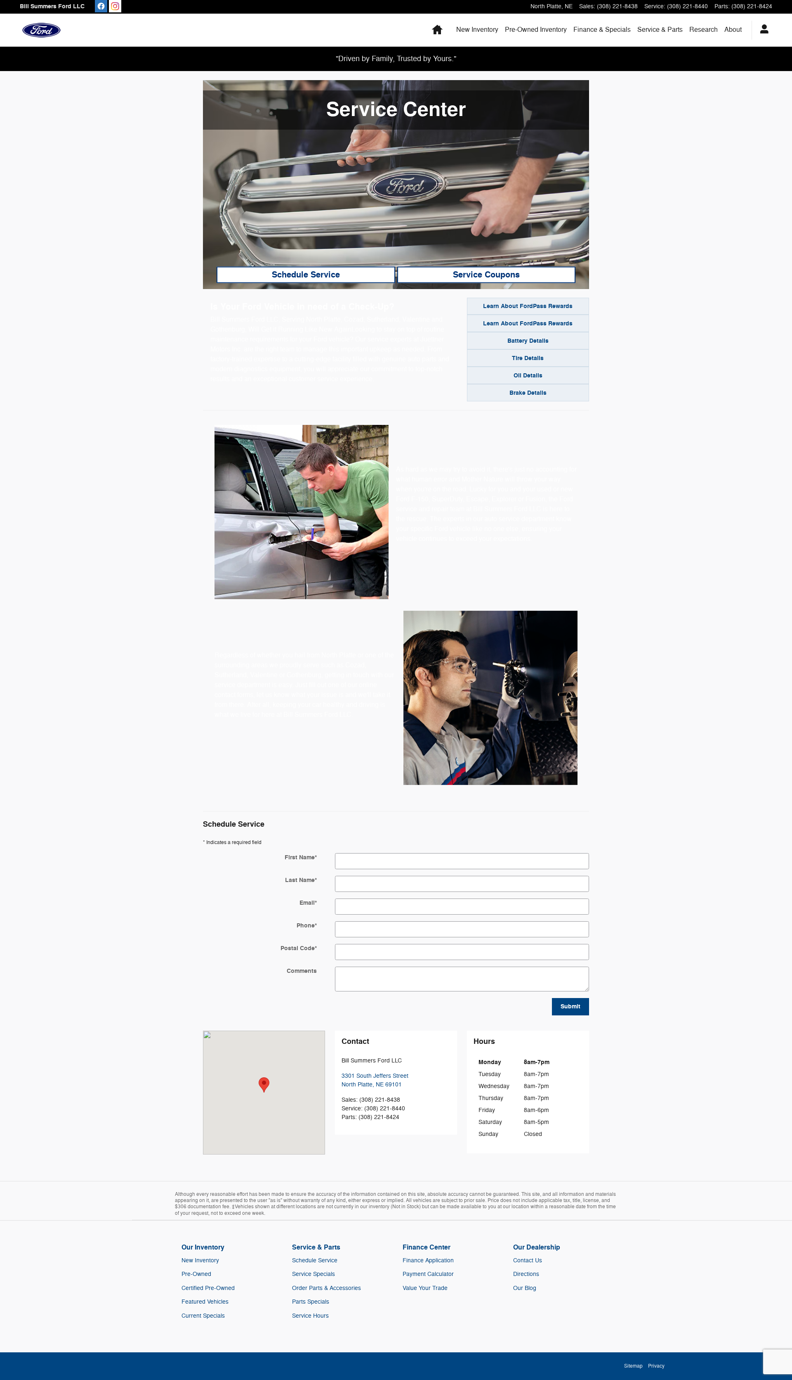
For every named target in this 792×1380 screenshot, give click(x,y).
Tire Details (528, 358)
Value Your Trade (425, 1288)
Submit (570, 1006)
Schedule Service (306, 274)
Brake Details (528, 393)
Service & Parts (660, 30)
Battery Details (528, 341)
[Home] (41, 30)
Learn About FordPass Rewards (528, 306)
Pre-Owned (196, 1274)
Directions (526, 1274)
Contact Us (527, 1260)
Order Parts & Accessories (326, 1288)
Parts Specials (310, 1301)
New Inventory (477, 30)
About (733, 30)
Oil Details (528, 375)
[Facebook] (101, 6)
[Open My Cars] (762, 30)
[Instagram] (115, 6)
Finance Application (428, 1260)
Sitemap (633, 1366)
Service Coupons (486, 274)
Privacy (656, 1366)
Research (703, 30)
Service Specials (313, 1274)
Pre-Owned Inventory (536, 30)
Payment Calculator (428, 1274)
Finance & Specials (602, 30)
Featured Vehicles (205, 1301)
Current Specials (203, 1315)
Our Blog (524, 1288)
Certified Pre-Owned (208, 1288)
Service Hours (310, 1315)
